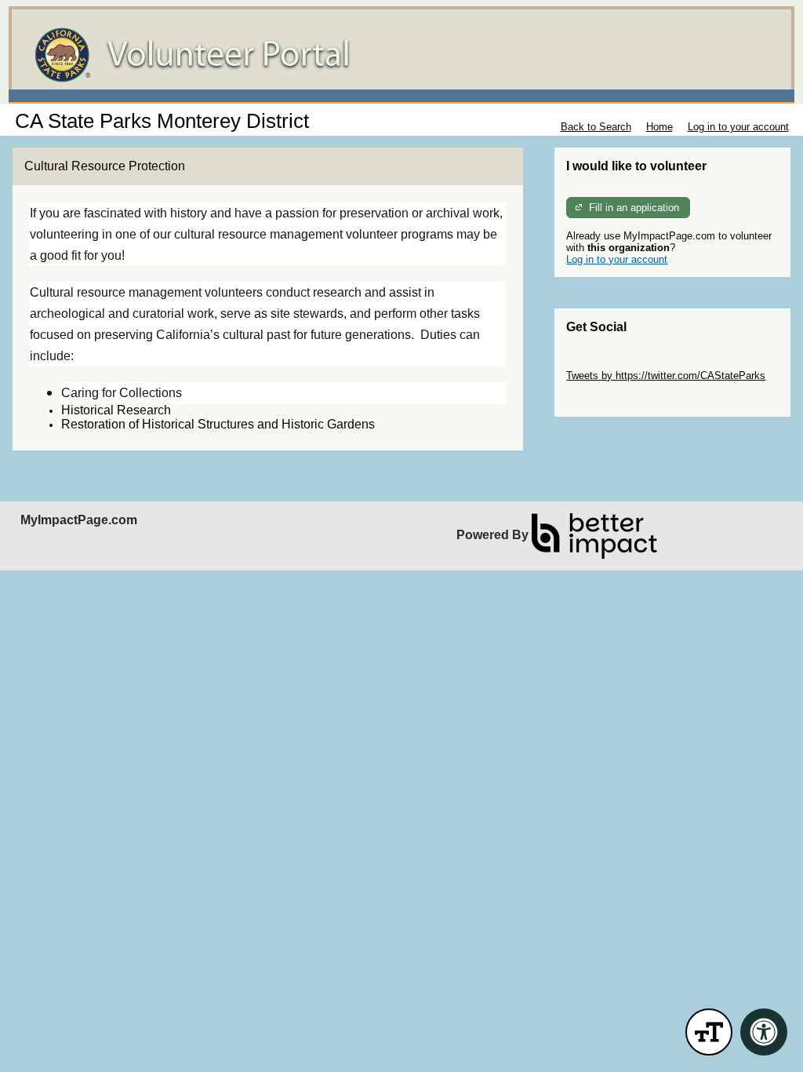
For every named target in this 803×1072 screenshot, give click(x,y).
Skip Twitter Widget (610, 364)
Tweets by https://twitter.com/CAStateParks (665, 375)
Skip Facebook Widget (617, 399)
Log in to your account (738, 127)
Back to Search (596, 127)
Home (659, 127)
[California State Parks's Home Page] (401, 55)
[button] (708, 1032)
